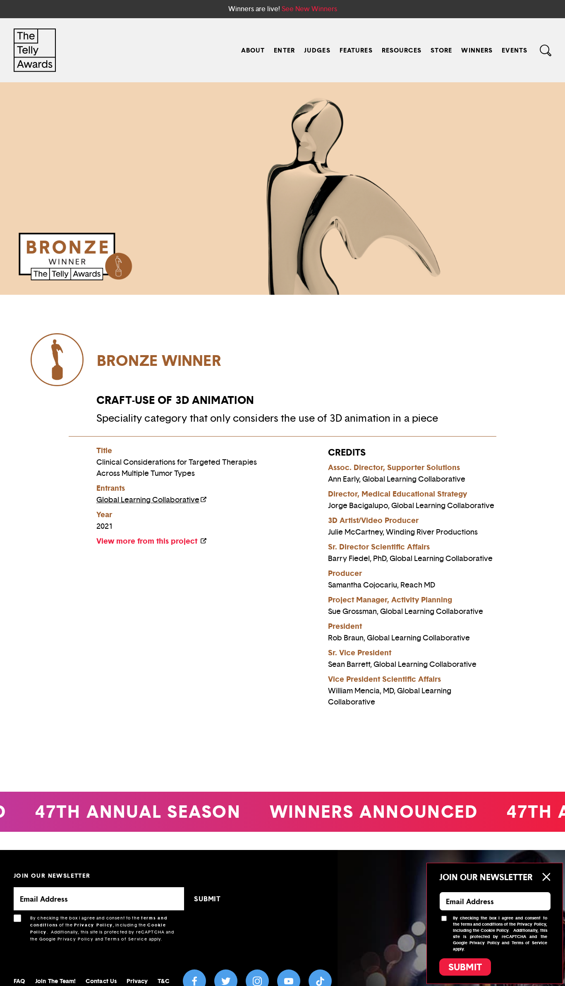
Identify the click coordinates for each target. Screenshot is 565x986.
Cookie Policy (494, 930)
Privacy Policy (93, 925)
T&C (163, 981)
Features (356, 50)
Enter (284, 50)
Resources (401, 50)
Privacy (137, 981)
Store (441, 50)
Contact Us (101, 981)
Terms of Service (126, 939)
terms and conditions (482, 924)
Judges (317, 50)
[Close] (546, 877)
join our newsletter (52, 875)
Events (514, 50)
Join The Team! (55, 981)
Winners (477, 50)
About (253, 50)
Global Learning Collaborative (147, 500)
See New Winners (309, 9)
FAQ (19, 981)
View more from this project (147, 541)
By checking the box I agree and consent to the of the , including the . (102, 928)
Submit (465, 967)
